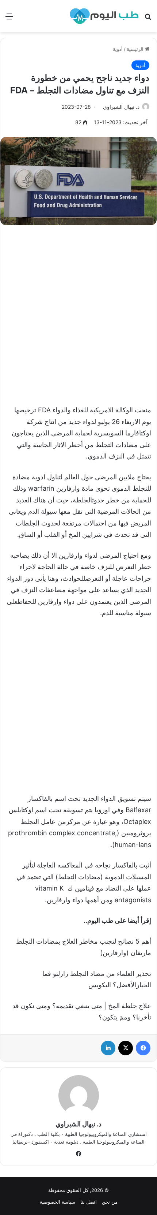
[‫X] (125, 1048)
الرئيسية (136, 49)
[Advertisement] (78, 311)
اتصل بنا (88, 1202)
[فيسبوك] (143, 1048)
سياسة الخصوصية (57, 1202)
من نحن (110, 1202)
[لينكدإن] (108, 1048)
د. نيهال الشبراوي (121, 107)
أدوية (118, 49)
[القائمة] (9, 19)
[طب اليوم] (104, 16)
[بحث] (148, 19)
